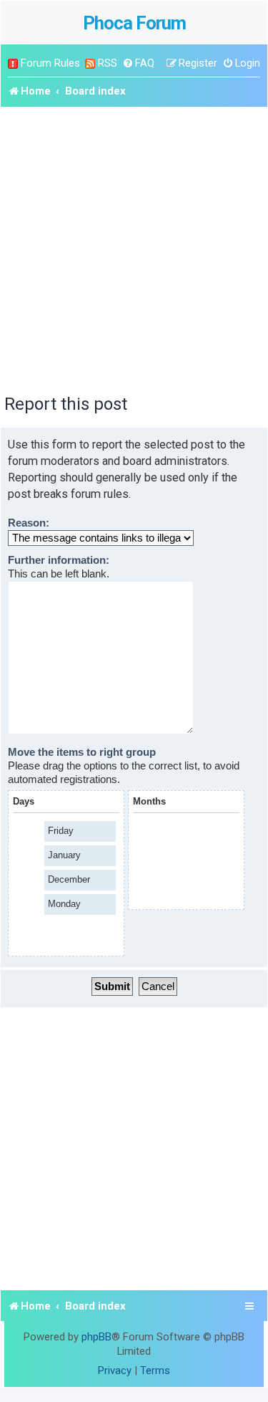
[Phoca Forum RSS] (90, 63)
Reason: (28, 523)
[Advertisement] (134, 248)
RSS (107, 63)
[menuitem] (138, 63)
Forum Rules (50, 63)
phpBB (96, 1336)
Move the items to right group (82, 752)
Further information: (58, 560)
